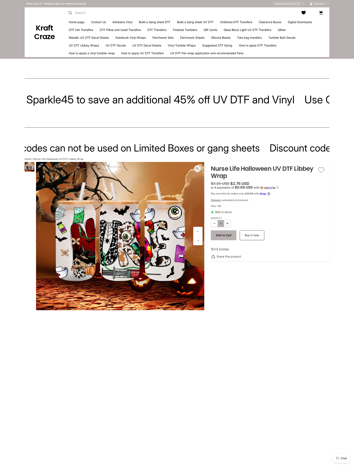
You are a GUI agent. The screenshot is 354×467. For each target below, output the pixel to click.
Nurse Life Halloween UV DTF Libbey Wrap (58, 159)
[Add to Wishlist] (321, 169)
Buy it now (252, 235)
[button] (268, 187)
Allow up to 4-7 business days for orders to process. (56, 3)
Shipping (216, 200)
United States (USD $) (287, 3)
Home (28, 159)
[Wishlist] (303, 13)
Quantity (216, 218)
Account (319, 3)
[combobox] (114, 13)
